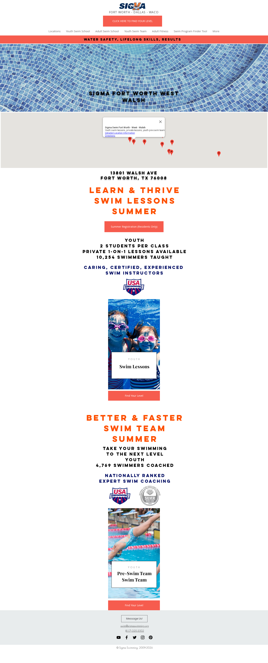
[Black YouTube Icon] (118, 637)
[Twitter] (134, 637)
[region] (134, 344)
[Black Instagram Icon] (142, 637)
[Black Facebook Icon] (126, 637)
